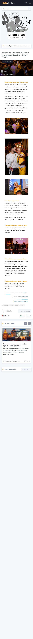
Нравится (23, 315)
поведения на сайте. (24, 301)
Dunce (5, 71)
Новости (6, 305)
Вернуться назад (25, 311)
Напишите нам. (25, 299)
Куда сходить (8, 361)
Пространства (15, 361)
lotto (8, 3)
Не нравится (30, 315)
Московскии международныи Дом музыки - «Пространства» (15, 345)
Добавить (9, 311)
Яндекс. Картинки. (24, 296)
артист (17, 305)
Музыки (11, 305)
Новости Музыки (9, 46)
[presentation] (25, 323)
